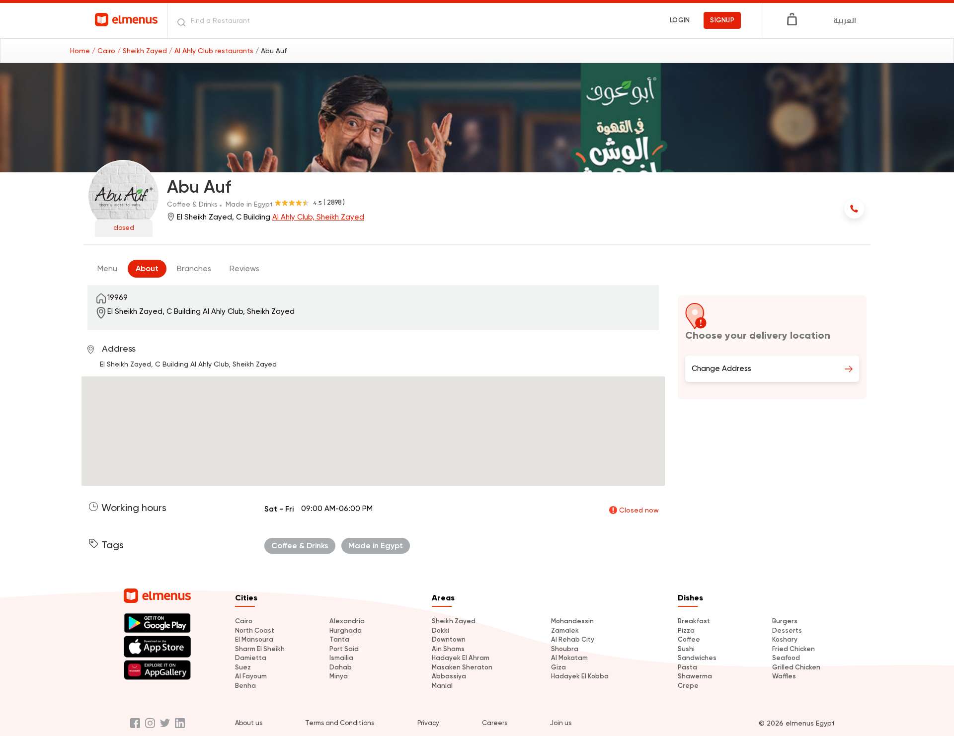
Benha (245, 685)
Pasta (687, 667)
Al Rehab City (572, 639)
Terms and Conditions (339, 723)
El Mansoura (254, 639)
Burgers (784, 621)
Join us (560, 723)
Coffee (689, 639)
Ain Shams (448, 649)
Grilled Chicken (796, 667)
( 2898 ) (334, 202)
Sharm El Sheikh (260, 649)
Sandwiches (697, 658)
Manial (442, 685)
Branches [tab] (194, 268)
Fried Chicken (793, 649)
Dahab (340, 667)
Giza (558, 667)
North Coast (254, 630)
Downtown (449, 639)
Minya (338, 676)
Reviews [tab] (244, 268)
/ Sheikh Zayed (143, 51)
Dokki (440, 630)
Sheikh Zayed (454, 621)
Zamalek (565, 630)
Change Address (721, 368)
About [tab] (147, 268)
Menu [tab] (107, 268)
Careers (494, 723)
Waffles (784, 676)
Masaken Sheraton (462, 667)
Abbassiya (449, 676)
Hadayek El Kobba (580, 676)
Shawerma (695, 676)
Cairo (243, 621)
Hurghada (345, 630)
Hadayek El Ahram (460, 658)
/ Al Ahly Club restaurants (212, 51)
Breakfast (694, 621)
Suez (243, 667)
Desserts (787, 630)
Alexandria (347, 621)
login (680, 20)
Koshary (784, 639)
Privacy (428, 723)
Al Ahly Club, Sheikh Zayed (318, 217)
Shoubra (564, 649)
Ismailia (341, 658)
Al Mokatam (569, 658)
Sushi (686, 649)
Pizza (686, 630)
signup (722, 20)
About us (248, 723)
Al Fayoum (251, 676)
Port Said (344, 649)
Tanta (339, 639)
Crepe (688, 685)
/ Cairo (104, 51)
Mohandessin (572, 621)
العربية (844, 20)
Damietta (250, 658)
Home (81, 51)
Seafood (786, 658)
